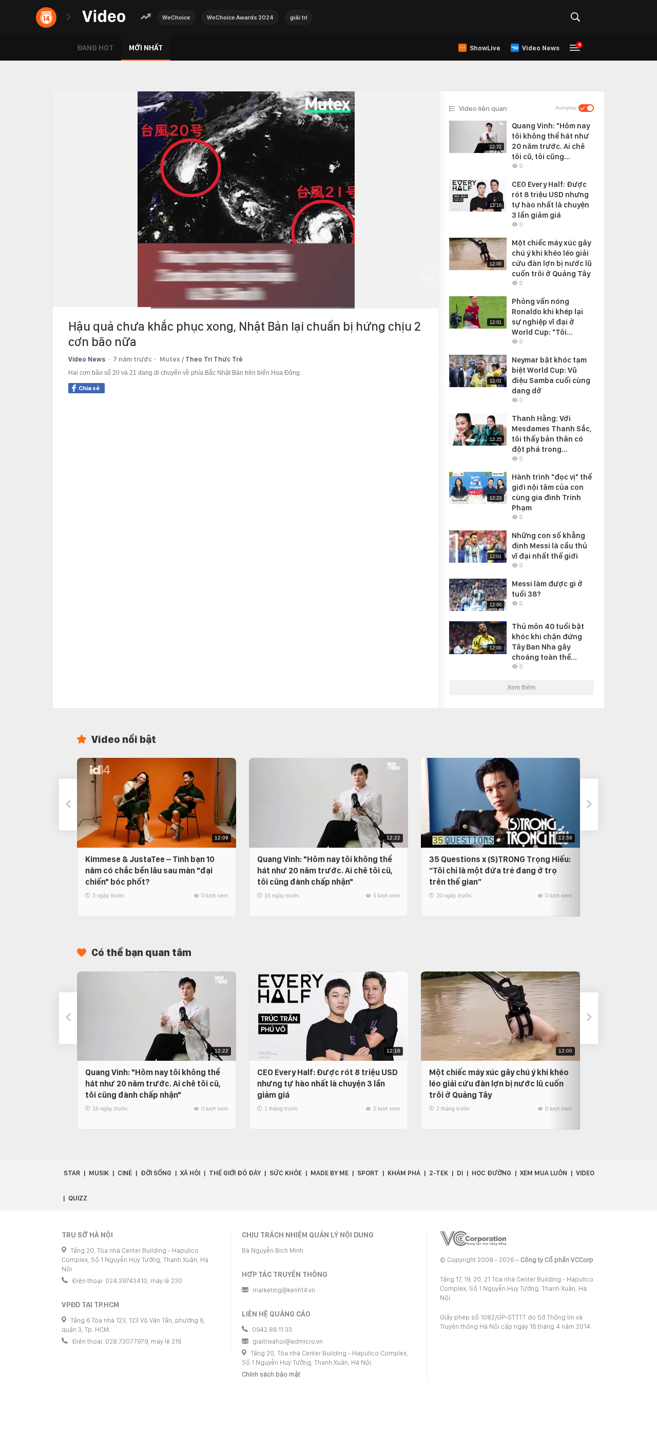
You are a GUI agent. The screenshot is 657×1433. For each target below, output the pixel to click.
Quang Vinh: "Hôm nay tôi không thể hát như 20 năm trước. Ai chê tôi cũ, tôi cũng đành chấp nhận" (325, 870)
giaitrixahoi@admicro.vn (288, 1341)
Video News (86, 359)
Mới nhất (146, 48)
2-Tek (438, 1173)
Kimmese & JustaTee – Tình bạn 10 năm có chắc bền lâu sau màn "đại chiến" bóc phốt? (150, 870)
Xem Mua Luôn (543, 1173)
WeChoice (176, 17)
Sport (368, 1173)
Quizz (77, 1198)
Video (585, 1173)
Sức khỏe (285, 1173)
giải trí (298, 17)
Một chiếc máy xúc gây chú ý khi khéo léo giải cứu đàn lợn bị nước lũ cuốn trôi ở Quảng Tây (499, 1083)
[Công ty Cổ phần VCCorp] (473, 1238)
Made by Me (330, 1173)
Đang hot (95, 48)
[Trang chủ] (103, 17)
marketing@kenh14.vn (284, 1290)
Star (72, 1173)
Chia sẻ (89, 388)
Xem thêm (521, 687)
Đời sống (156, 1173)
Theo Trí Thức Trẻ (214, 359)
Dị (460, 1173)
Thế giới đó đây (235, 1173)
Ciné (125, 1173)
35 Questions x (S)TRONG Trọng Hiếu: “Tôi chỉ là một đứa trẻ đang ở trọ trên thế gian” (500, 870)
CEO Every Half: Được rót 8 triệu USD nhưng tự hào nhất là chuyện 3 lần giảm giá (327, 1083)
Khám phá (404, 1173)
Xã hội (190, 1173)
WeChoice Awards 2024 (240, 17)
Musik (99, 1173)
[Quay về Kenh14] (46, 17)
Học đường (491, 1173)
